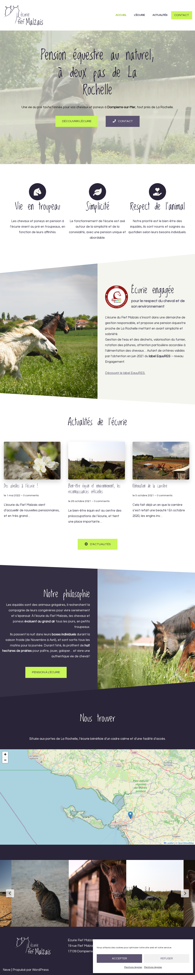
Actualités (160, 15)
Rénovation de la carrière (150, 486)
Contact (181, 15)
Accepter (119, 958)
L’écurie (139, 15)
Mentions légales (133, 967)
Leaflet (170, 842)
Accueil (121, 15)
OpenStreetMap (186, 842)
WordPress (40, 970)
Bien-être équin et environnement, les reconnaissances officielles (94, 489)
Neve (6, 970)
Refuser (167, 958)
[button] (130, 815)
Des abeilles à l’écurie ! (21, 486)
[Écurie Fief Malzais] (23, 15)
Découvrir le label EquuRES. (125, 373)
